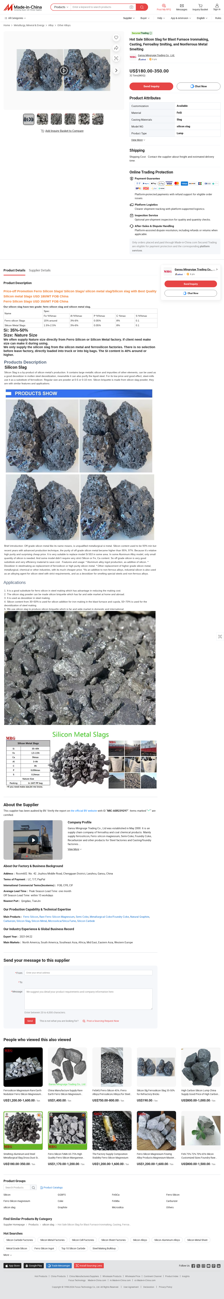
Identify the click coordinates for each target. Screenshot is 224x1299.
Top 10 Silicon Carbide (73, 1248)
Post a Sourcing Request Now (101, 1020)
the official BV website (84, 810)
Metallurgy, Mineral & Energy (29, 25)
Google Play (33, 1265)
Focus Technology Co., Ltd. (87, 1286)
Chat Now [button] (201, 86)
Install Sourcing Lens (90, 1265)
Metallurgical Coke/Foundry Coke (109, 916)
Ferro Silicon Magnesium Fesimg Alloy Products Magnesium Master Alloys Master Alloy (155, 1157)
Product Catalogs (53, 1187)
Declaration (148, 1286)
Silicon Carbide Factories (19, 1240)
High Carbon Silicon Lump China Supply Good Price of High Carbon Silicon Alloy (199, 1094)
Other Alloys (64, 25)
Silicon (7, 1194)
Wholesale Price (132, 1276)
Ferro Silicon (30, 916)
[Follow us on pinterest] (213, 1265)
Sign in (216, 9)
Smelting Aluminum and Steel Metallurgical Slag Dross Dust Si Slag (21, 1157)
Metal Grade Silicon (16, 1248)
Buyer (144, 18)
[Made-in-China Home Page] (23, 7)
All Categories (15, 18)
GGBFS (62, 1194)
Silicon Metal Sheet (197, 1240)
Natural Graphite (139, 916)
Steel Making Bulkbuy (104, 1248)
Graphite (62, 1207)
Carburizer (9, 921)
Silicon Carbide (86, 921)
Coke (60, 1201)
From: (19, 973)
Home (7, 25)
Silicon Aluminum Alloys (167, 1240)
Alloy (51, 25)
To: (21, 982)
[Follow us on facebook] (193, 1265)
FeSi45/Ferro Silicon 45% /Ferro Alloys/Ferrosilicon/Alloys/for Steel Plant (111, 1094)
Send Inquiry (151, 86)
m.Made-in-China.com (120, 1280)
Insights (186, 1276)
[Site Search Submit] (142, 7)
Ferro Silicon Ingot (44, 1248)
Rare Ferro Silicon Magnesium (57, 916)
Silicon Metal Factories (52, 1240)
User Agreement (131, 1286)
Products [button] (59, 7)
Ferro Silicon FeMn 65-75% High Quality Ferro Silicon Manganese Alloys (65, 1157)
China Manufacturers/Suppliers (84, 1276)
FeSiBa (116, 1201)
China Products (58, 1276)
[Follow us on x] (198, 1265)
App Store (12, 1265)
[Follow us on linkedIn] (218, 1265)
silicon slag (9, 1207)
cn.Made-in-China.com (145, 1280)
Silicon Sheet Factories (113, 1240)
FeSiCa (116, 1194)
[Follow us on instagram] (203, 1265)
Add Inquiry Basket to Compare (64, 131)
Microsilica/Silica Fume (62, 921)
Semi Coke (82, 916)
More (7, 1255)
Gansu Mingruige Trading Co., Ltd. (156, 55)
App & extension (179, 18)
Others (170, 1207)
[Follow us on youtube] (208, 1265)
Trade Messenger (59, 1265)
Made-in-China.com (97, 1280)
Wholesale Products (112, 1276)
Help (159, 18)
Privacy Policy (165, 1286)
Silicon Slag (23, 921)
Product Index (171, 1276)
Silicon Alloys (140, 1240)
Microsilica (118, 1207)
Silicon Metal (39, 921)
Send (30, 1020)
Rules (218, 18)
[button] (131, 6)
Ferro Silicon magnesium (17, 1201)
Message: (17, 991)
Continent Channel (153, 1276)
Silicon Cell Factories (83, 1240)
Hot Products (41, 1276)
